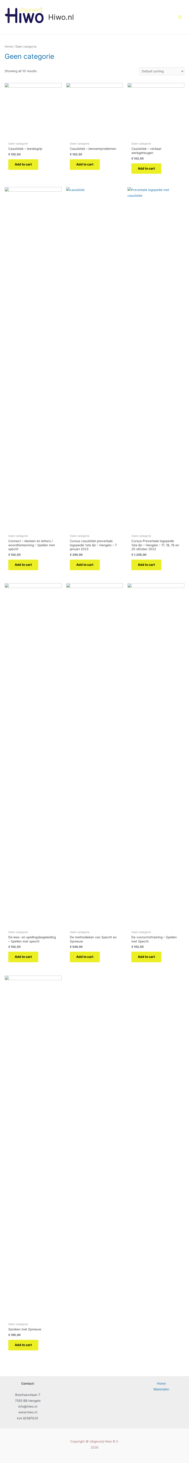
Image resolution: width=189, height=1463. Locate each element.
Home (9, 46)
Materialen (161, 1389)
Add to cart (23, 164)
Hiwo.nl (61, 17)
